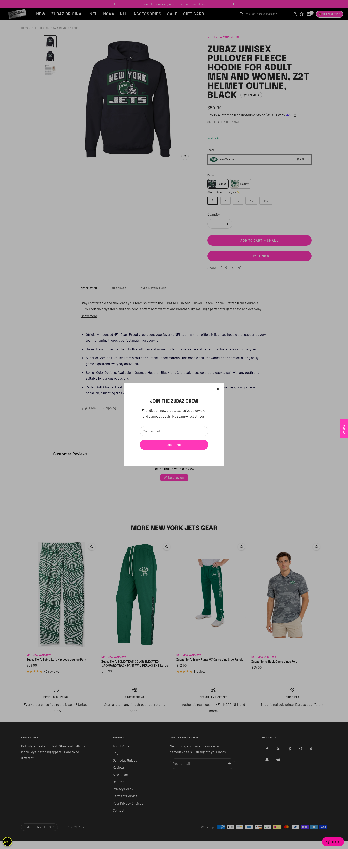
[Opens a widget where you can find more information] (333, 842)
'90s (5, 841)
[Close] (218, 389)
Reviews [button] (344, 428)
